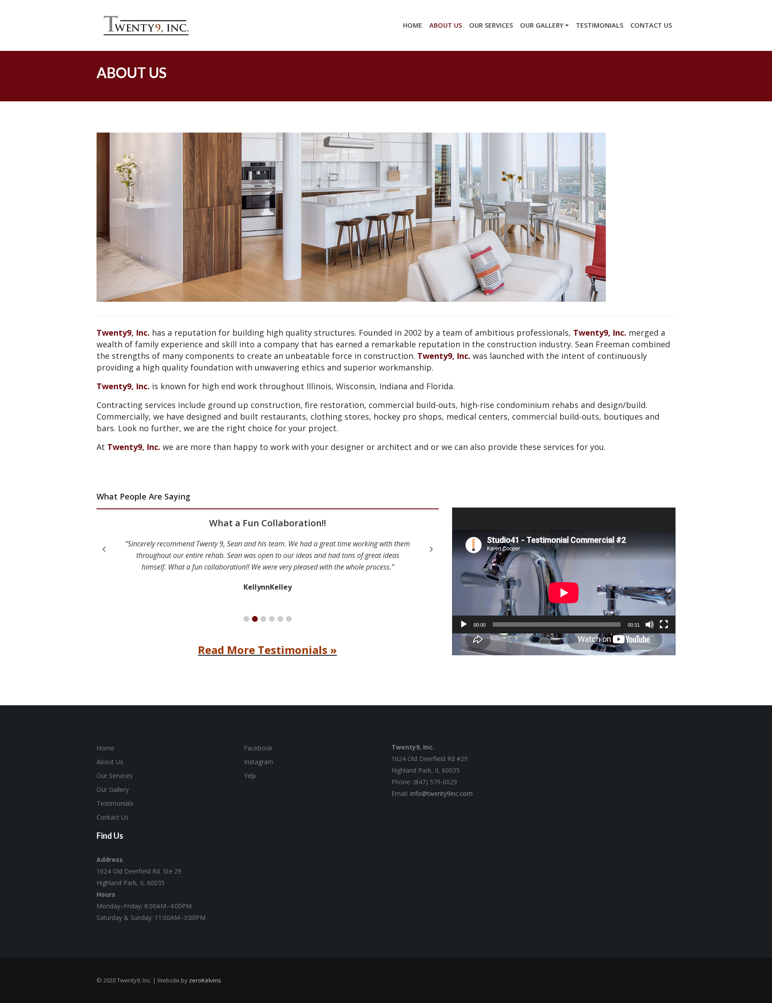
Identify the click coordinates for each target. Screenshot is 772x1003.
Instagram (258, 761)
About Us (109, 761)
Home (105, 748)
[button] (246, 619)
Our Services (114, 775)
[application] (564, 570)
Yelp (250, 775)
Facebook (258, 748)
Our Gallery (112, 789)
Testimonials (115, 803)
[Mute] (649, 624)
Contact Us (112, 817)
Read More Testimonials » (267, 649)
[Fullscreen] (663, 624)
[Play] (463, 624)
